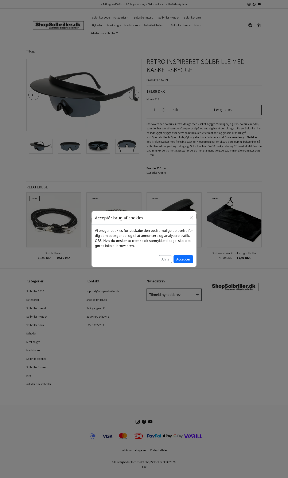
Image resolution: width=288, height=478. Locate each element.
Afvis (165, 259)
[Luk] (191, 218)
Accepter (183, 259)
